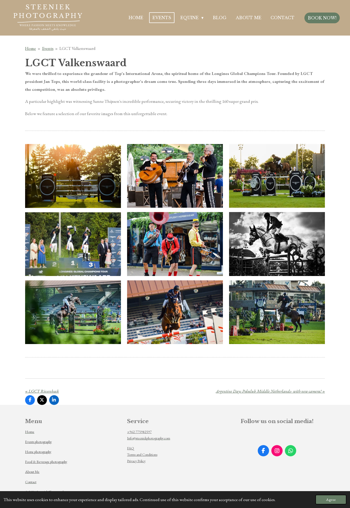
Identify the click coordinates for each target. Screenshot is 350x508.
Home (30, 48)
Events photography (38, 441)
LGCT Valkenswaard (77, 48)
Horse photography (38, 451)
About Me (32, 471)
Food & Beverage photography (46, 461)
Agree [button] (331, 499)
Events (48, 48)
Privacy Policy (136, 461)
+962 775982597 (139, 431)
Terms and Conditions (142, 454)
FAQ (130, 448)
